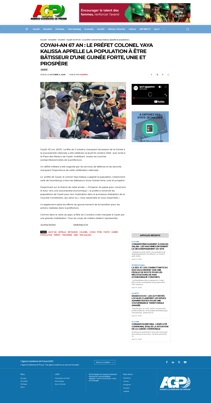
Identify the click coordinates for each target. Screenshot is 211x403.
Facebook (127, 378)
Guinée (114, 232)
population (46, 235)
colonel (83, 232)
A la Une (135, 242)
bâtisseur (73, 232)
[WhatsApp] (168, 74)
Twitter (126, 381)
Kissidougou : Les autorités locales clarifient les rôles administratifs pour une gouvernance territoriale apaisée (149, 301)
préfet (57, 235)
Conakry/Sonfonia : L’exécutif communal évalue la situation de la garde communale (150, 326)
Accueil (43, 40)
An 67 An (52, 232)
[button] (186, 29)
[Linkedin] (172, 362)
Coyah (92, 232)
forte (107, 232)
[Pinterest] (162, 74)
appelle (62, 232)
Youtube (126, 388)
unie (76, 235)
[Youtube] (185, 362)
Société (61, 40)
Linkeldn (126, 391)
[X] (157, 74)
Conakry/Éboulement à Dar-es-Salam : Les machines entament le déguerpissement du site (150, 246)
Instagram (127, 385)
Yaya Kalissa (85, 235)
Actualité (52, 40)
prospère (67, 235)
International (138, 265)
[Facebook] (151, 74)
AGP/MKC (84, 74)
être (99, 232)
